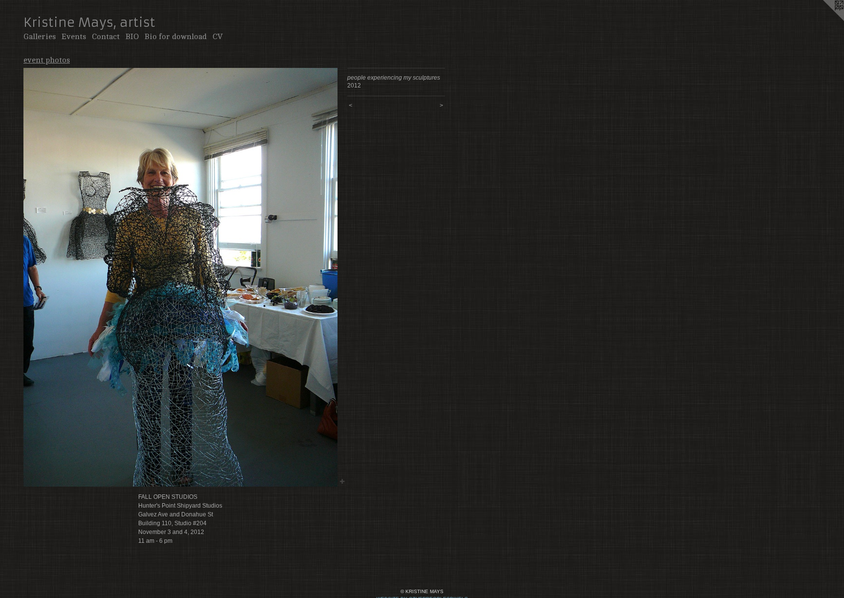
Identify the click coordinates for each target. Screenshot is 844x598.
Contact (106, 36)
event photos (46, 60)
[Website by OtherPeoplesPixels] (824, 19)
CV (217, 36)
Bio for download (176, 36)
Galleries (39, 36)
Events (74, 36)
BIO (132, 36)
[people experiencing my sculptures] (180, 277)
